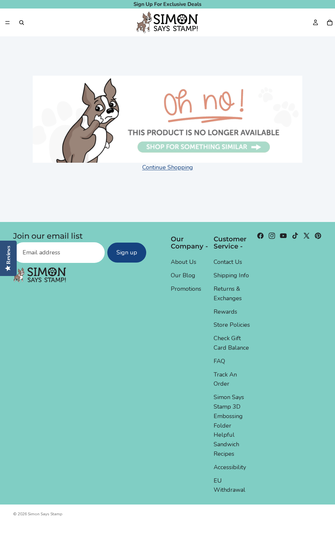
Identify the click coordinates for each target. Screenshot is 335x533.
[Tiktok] (295, 236)
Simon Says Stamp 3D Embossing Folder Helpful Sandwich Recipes (229, 425)
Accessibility (230, 467)
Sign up (126, 252)
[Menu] (7, 22)
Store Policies (232, 325)
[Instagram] (272, 236)
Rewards (225, 311)
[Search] (21, 22)
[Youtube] (283, 236)
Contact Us (228, 262)
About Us (183, 262)
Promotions (186, 289)
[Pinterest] (318, 236)
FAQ (219, 361)
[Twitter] (306, 236)
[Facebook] (260, 236)
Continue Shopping (167, 167)
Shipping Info (231, 275)
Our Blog (183, 275)
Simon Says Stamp (45, 514)
